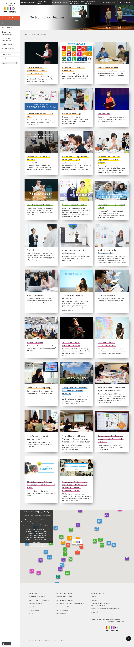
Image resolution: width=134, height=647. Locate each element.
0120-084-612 (33, 547)
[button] (81, 547)
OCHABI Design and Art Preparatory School (105, 609)
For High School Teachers (60, 2)
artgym (93, 612)
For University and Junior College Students (77, 2)
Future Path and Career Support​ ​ (8, 49)
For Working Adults (109, 2)
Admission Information (6, 39)
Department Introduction (7, 33)
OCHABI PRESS (7, 54)
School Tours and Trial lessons (8, 23)
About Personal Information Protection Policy (105, 620)
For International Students (90, 2)
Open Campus (7, 44)
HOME (26, 34)
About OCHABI (7, 28)
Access (93, 597)
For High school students (28, 2)
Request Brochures (9, 18)
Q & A (4, 59)
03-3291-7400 (43, 547)
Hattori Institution (97, 605)
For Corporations (125, 2)
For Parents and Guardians (41, 2)
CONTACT (94, 600)
